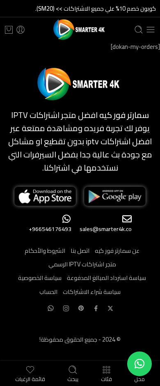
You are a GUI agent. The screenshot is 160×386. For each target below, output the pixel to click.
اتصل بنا (80, 250)
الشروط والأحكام (45, 250)
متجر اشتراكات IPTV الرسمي (82, 264)
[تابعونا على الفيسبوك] (96, 308)
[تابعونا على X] (110, 308)
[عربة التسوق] (9, 30)
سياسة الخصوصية (40, 277)
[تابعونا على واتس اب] (50, 308)
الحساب (48, 291)
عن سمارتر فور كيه (117, 250)
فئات (106, 378)
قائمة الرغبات (30, 378)
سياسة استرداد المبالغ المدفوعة (106, 277)
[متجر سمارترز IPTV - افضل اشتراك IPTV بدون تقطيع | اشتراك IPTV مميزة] (80, 29)
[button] (139, 363)
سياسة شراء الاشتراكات (92, 291)
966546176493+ (50, 229)
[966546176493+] (66, 219)
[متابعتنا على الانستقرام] (66, 308)
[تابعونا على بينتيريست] (81, 308)
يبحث (72, 378)
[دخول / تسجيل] (20, 30)
